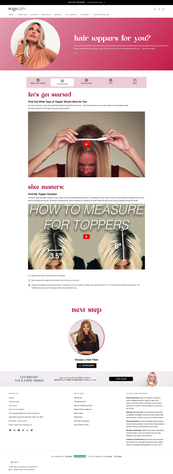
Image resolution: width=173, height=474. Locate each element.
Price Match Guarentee (81, 421)
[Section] (75, 53)
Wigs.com (17, 467)
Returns (11, 398)
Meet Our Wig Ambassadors (83, 405)
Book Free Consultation (16, 409)
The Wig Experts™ (80, 402)
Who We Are (78, 398)
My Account (13, 405)
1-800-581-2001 (22, 421)
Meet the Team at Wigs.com (83, 409)
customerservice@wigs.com (22, 425)
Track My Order (14, 402)
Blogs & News (78, 413)
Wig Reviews (78, 417)
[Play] (86, 144)
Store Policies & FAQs (81, 425)
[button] (155, 9)
